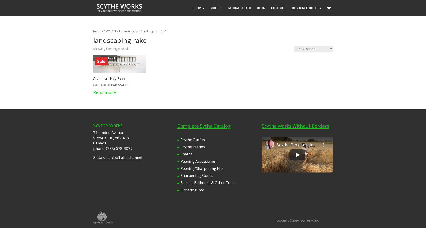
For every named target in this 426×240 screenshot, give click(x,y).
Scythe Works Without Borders (295, 126)
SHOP (197, 8)
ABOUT (216, 8)
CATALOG (110, 31)
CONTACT (278, 8)
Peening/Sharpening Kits (202, 168)
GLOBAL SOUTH (239, 8)
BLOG (261, 8)
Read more (104, 92)
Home (97, 31)
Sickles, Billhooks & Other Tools (208, 182)
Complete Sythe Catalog (204, 126)
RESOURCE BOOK (305, 8)
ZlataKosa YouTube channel (117, 157)
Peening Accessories (198, 161)
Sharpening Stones (197, 175)
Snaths (186, 153)
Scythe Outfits (193, 139)
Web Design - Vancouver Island (103, 217)
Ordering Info (192, 189)
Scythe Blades (193, 146)
